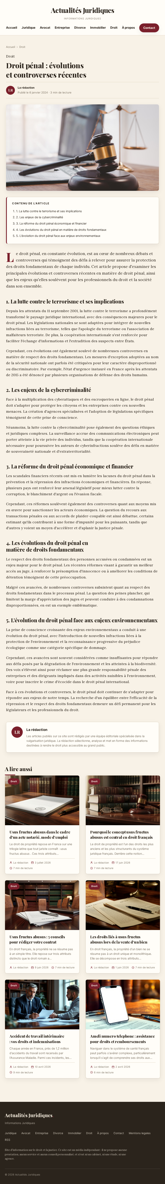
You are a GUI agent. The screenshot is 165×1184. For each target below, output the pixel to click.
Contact (149, 28)
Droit (114, 27)
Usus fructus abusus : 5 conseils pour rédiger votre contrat (37, 939)
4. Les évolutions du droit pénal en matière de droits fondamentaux (61, 230)
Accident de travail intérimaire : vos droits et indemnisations (36, 1038)
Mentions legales (140, 1133)
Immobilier (98, 27)
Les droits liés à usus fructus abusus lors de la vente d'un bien (118, 939)
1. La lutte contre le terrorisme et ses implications (49, 211)
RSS (7, 1139)
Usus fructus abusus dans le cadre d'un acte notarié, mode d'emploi (39, 834)
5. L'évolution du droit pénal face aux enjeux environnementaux (58, 236)
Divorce (80, 27)
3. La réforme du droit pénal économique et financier (51, 223)
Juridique (28, 27)
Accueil (11, 27)
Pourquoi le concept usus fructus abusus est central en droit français (121, 834)
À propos (128, 27)
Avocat (45, 27)
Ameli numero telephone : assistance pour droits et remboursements (122, 1038)
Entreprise (62, 27)
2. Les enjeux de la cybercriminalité (39, 217)
